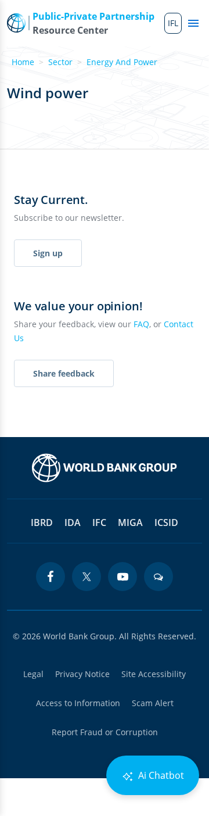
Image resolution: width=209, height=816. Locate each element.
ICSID (166, 522)
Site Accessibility (153, 673)
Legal (33, 673)
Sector (60, 61)
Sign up (48, 253)
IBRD (42, 522)
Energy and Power (122, 61)
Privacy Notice (82, 673)
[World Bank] (104, 467)
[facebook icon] (50, 576)
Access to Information (78, 702)
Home (23, 61)
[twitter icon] (86, 576)
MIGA (130, 522)
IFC (99, 522)
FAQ (141, 324)
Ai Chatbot (160, 775)
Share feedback (64, 373)
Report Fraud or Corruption (105, 732)
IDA (72, 522)
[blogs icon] (158, 576)
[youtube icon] (122, 576)
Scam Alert (153, 702)
